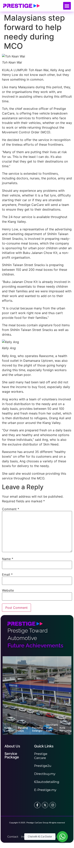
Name (7, 558)
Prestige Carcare (40, 756)
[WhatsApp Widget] (62, 836)
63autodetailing (46, 782)
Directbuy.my (44, 774)
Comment (10, 509)
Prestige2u (42, 766)
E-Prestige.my (45, 790)
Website (8, 590)
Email (7, 574)
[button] (67, 6)
